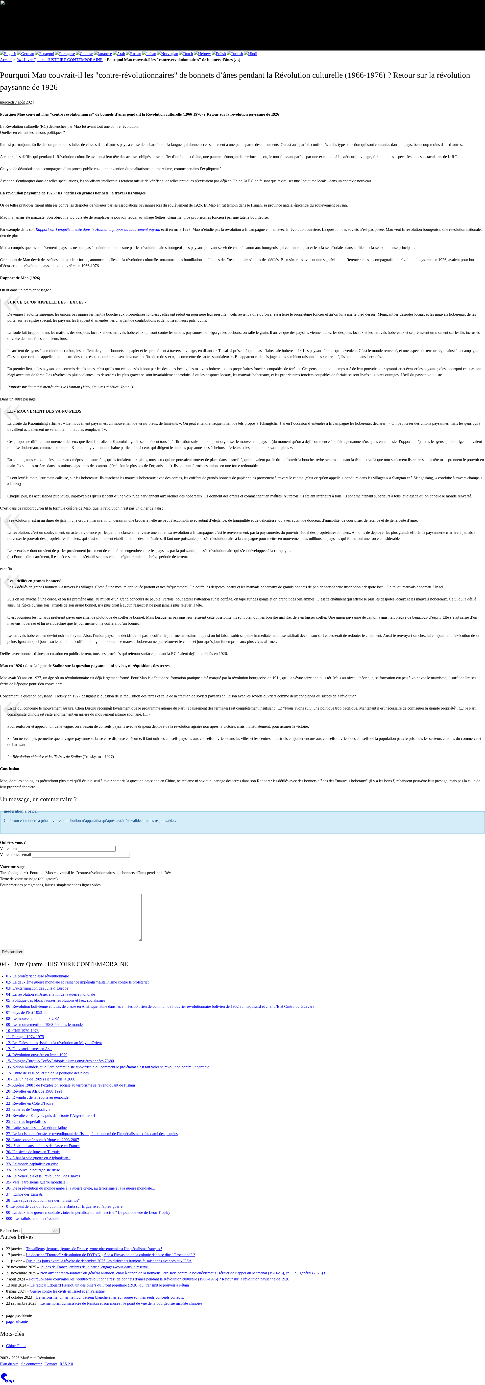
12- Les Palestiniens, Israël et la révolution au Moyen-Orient (54, 1043)
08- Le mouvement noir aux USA (33, 1018)
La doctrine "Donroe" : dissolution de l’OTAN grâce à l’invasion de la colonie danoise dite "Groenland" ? (110, 1255)
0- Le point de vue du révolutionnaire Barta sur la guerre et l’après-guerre (64, 1206)
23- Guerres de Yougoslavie (28, 1109)
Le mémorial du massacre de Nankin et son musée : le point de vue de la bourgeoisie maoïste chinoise (121, 1303)
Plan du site (9, 1364)
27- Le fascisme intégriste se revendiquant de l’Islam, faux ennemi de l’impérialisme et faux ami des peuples (92, 1133)
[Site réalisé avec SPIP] (7, 1382)
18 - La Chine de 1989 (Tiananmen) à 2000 (40, 1079)
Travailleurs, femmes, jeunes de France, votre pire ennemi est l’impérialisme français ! (94, 1249)
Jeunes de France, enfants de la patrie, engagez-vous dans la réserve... (95, 1267)
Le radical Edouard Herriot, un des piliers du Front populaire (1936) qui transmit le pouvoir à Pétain (109, 1285)
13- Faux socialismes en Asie (29, 1049)
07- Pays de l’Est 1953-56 (26, 1012)
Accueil (6, 60)
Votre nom (8, 848)
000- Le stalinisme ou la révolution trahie (38, 1218)
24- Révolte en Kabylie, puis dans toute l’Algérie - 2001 (50, 1115)
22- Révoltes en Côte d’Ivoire (29, 1103)
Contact (50, 1364)
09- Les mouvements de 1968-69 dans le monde (44, 1024)
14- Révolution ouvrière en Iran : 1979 (36, 1055)
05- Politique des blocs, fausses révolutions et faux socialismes (55, 1000)
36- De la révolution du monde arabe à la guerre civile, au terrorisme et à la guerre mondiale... (80, 1188)
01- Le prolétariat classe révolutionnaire (37, 976)
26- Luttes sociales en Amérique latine (36, 1127)
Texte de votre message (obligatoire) (29, 879)
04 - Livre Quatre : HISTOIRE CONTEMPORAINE (60, 60)
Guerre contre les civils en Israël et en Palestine (67, 1291)
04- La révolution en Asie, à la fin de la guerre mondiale (50, 994)
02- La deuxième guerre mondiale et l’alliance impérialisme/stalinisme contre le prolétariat (77, 982)
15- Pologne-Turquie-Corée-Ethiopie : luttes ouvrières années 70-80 (60, 1061)
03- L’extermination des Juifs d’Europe (37, 988)
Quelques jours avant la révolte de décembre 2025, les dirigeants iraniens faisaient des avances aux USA (109, 1261)
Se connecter (31, 1364)
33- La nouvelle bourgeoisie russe (33, 1170)
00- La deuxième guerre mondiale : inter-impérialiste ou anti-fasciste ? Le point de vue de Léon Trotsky (88, 1212)
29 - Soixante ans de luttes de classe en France (43, 1146)
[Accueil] (53, 25)
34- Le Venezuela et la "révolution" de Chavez (43, 1176)
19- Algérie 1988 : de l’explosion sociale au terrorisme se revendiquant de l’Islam (70, 1085)
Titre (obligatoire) (14, 873)
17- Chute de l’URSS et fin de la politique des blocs (47, 1073)
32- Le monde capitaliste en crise (32, 1164)
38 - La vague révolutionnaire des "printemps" (43, 1200)
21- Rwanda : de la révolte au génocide (37, 1097)
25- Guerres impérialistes (26, 1121)
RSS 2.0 (66, 1364)
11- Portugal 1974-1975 (25, 1037)
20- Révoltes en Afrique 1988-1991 (34, 1091)
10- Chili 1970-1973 (22, 1030)
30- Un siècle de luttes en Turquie (33, 1152)
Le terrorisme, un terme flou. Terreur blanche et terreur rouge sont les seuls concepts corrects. (110, 1297)
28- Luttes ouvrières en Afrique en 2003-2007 (42, 1140)
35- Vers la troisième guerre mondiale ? (37, 1182)
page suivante (17, 1321)
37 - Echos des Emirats (24, 1194)
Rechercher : (10, 1230)
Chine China (16, 1346)
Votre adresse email (15, 854)
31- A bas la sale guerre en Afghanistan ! (38, 1158)
